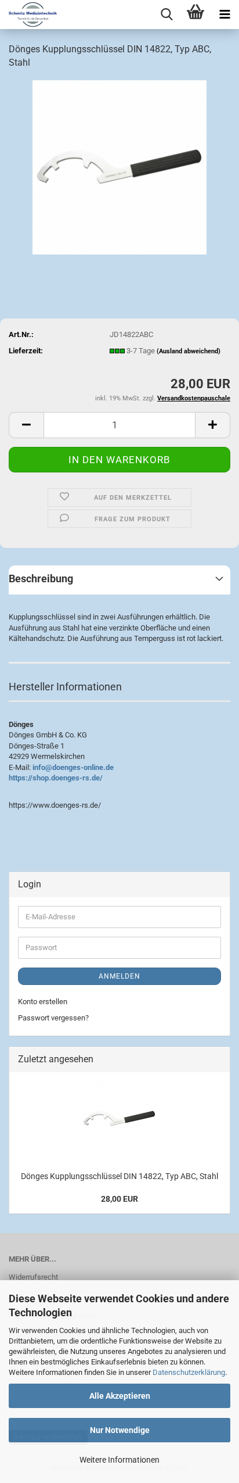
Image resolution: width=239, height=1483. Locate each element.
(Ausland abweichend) (188, 351)
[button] (26, 425)
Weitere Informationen (119, 1459)
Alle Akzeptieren (119, 1395)
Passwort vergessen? (53, 1017)
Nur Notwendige (120, 1430)
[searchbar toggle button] (166, 14)
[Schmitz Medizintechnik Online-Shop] (28, 14)
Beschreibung (41, 578)
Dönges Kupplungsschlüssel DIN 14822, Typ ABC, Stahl (119, 1176)
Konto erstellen (42, 1001)
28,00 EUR (119, 1198)
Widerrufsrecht (33, 1277)
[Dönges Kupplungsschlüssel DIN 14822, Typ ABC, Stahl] (119, 166)
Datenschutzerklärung (189, 1372)
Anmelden (119, 976)
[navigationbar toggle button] (224, 14)
